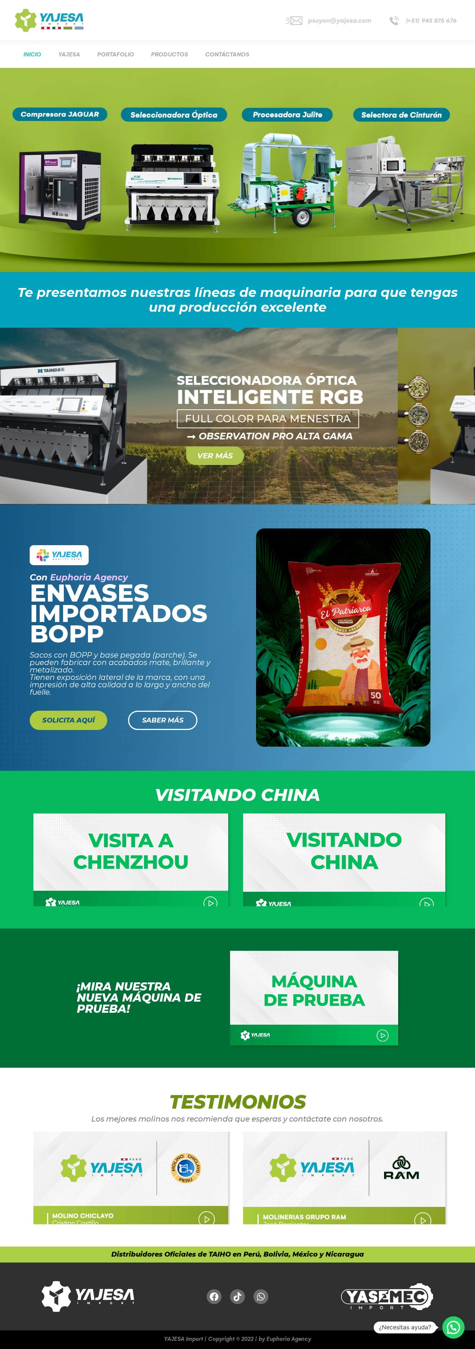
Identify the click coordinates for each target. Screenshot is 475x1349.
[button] (453, 1327)
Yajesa (69, 54)
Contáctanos (227, 54)
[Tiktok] (237, 1296)
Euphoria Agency (89, 577)
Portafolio (115, 54)
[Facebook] (214, 1296)
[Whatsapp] (260, 1296)
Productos (169, 54)
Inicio (32, 54)
